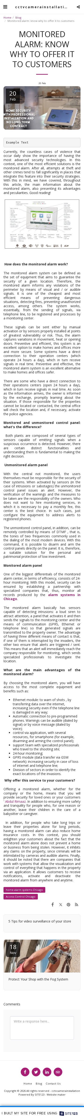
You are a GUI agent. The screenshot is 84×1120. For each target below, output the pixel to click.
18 (13, 948)
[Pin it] (69, 904)
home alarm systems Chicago (24, 889)
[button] (5, 7)
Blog (18, 17)
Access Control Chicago (20, 896)
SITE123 (39, 1094)
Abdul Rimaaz (15, 801)
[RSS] (76, 904)
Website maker (56, 1094)
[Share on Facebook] (52, 904)
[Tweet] (60, 904)
